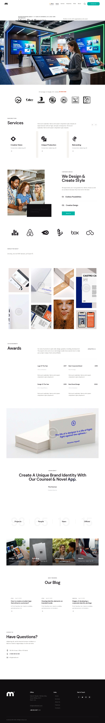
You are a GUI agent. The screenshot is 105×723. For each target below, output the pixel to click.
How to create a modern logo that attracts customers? (21, 602)
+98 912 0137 (34, 710)
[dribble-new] (86, 697)
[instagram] (89, 697)
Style (12, 598)
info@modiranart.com (36, 705)
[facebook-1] (78, 697)
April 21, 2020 (18, 598)
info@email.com (13, 657)
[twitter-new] (82, 697)
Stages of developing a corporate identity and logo (82, 602)
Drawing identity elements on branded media (52, 602)
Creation (74, 598)
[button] (92, 124)
